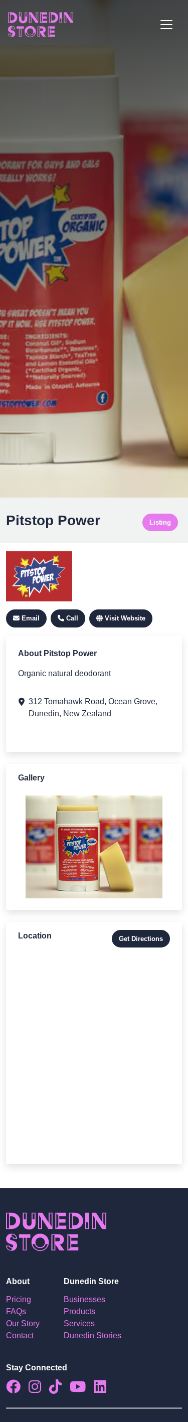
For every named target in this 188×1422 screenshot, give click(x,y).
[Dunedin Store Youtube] (82, 1389)
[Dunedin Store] (40, 25)
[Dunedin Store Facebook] (17, 1389)
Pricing (18, 1299)
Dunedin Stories (92, 1335)
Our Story (23, 1323)
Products (79, 1311)
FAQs (16, 1311)
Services (79, 1323)
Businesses (84, 1299)
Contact (20, 1335)
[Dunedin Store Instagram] (39, 1389)
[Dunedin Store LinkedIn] (104, 1389)
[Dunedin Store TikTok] (59, 1389)
